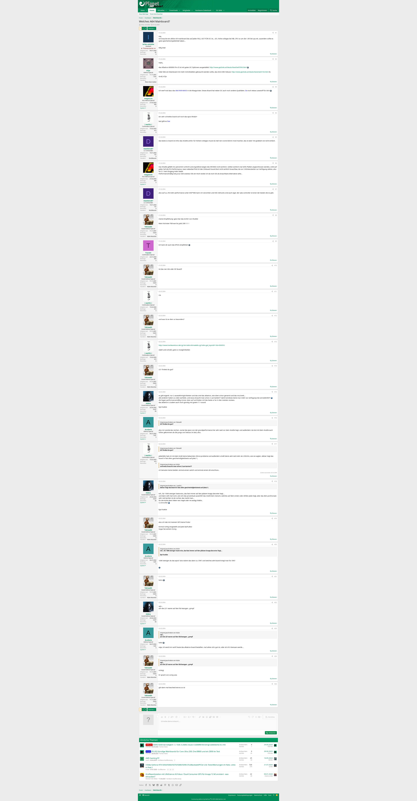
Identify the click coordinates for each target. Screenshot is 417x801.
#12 (275, 316)
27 (168, 769)
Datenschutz (258, 795)
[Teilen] (273, 33)
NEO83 (270, 760)
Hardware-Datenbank (203, 10)
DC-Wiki (219, 10)
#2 (276, 59)
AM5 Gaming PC (153, 758)
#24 (275, 656)
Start (269, 795)
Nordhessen (152, 158)
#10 (275, 265)
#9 (276, 241)
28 (170, 769)
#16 (275, 418)
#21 (275, 576)
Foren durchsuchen (156, 14)
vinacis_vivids (269, 776)
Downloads (173, 10)
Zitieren (274, 54)
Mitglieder (186, 10)
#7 (276, 189)
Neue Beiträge (143, 14)
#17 (275, 444)
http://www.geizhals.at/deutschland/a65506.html (228, 67)
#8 (276, 215)
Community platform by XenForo (208, 799)
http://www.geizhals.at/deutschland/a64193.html (250, 72)
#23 (275, 628)
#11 (275, 291)
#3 (276, 87)
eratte (147, 769)
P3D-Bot (148, 747)
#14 (275, 366)
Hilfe (265, 795)
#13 (275, 342)
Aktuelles (161, 10)
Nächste (151, 28)
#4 (276, 113)
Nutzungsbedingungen (244, 795)
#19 (275, 518)
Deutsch (147, 795)
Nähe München (151, 236)
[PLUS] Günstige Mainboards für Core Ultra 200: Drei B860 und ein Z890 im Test (185, 751)
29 (173, 769)
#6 (276, 163)
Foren (152, 10)
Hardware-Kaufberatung (165, 760)
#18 (275, 481)
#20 (275, 544)
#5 (276, 137)
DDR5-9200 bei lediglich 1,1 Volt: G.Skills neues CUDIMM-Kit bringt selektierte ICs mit (189, 744)
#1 (276, 33)
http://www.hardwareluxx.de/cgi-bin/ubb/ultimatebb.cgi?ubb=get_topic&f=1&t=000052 (192, 345)
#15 (275, 392)
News (143, 10)
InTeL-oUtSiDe (145, 25)
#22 (275, 602)
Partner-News (163, 747)
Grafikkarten (162, 769)
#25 (275, 684)
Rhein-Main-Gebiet (150, 82)
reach (147, 760)
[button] (146, 10)
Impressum (232, 795)
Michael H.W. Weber (152, 779)
